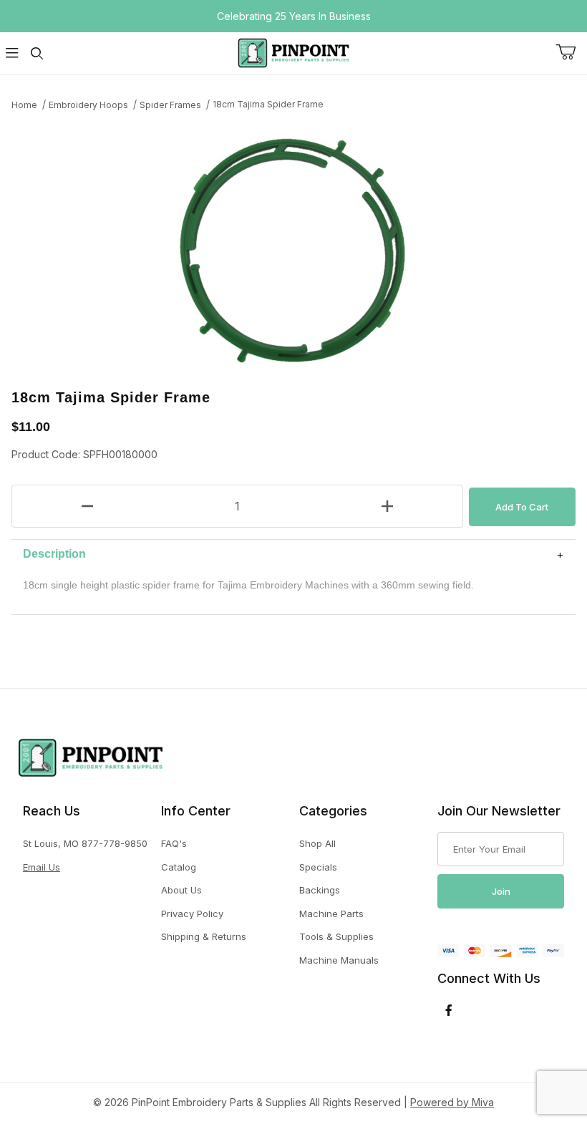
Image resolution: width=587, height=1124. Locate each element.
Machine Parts (331, 913)
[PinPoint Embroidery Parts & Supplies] (293, 52)
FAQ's (174, 843)
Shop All (317, 843)
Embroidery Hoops (88, 105)
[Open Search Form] (36, 53)
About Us (181, 890)
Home (24, 105)
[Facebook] (448, 1010)
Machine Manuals (339, 960)
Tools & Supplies (336, 936)
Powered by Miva (452, 1102)
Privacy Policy (192, 913)
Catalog (178, 867)
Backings (319, 890)
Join (501, 891)
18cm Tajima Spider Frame (268, 104)
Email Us (41, 867)
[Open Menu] (12, 53)
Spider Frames (170, 105)
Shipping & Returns (203, 936)
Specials (318, 867)
